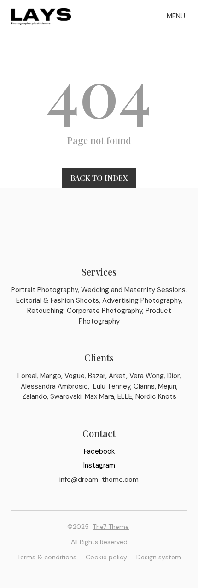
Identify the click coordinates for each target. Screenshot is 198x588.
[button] (176, 16)
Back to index (99, 178)
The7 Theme (111, 526)
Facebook (99, 451)
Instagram (99, 465)
